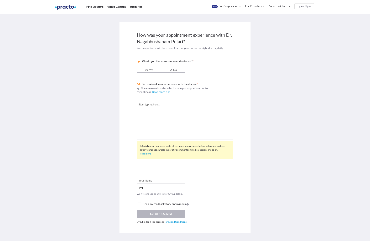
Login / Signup (304, 6)
